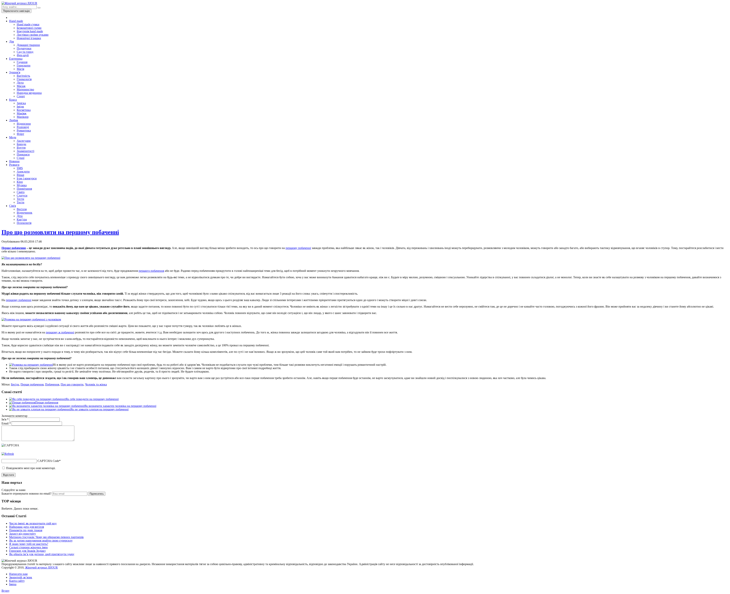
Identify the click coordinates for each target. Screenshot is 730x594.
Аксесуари (24, 140)
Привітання (24, 188)
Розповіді (23, 127)
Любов (13, 120)
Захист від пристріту (22, 533)
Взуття (21, 147)
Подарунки (24, 48)
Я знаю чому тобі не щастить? (28, 544)
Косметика (24, 110)
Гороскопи (23, 65)
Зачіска (21, 103)
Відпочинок (24, 212)
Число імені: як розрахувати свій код (32, 523)
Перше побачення (14, 248)
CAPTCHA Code (48, 460)
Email (6, 423)
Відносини (24, 123)
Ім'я (5, 419)
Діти (20, 216)
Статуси (22, 195)
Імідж (20, 106)
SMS (20, 168)
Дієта (20, 82)
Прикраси (23, 154)
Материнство (25, 89)
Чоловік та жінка (96, 384)
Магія (20, 69)
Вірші (20, 175)
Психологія (24, 222)
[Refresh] (8, 453)
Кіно (20, 181)
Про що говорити (72, 384)
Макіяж (21, 113)
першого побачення (151, 270)
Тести (20, 199)
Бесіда (15, 384)
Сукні (20, 157)
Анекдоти (23, 171)
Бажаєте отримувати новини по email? (26, 493)
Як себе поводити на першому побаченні (92, 399)
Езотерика (15, 58)
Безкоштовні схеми (29, 27)
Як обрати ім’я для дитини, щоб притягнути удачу (41, 554)
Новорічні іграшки (29, 38)
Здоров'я (14, 72)
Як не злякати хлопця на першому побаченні (99, 409)
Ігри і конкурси (27, 178)
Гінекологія (24, 79)
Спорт (21, 96)
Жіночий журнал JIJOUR (41, 567)
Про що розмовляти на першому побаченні (60, 232)
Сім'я (12, 205)
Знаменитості (25, 151)
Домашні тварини (28, 45)
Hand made (16, 21)
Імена (12, 584)
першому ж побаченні (60, 332)
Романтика (24, 130)
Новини (14, 161)
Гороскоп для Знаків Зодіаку (27, 550)
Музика (22, 185)
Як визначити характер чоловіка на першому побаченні (120, 406)
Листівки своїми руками (32, 34)
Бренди (21, 144)
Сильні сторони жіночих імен (28, 547)
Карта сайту (17, 580)
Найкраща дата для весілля (26, 526)
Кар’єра (22, 219)
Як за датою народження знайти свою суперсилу (41, 540)
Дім (11, 41)
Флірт (20, 134)
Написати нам (18, 574)
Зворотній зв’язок (20, 577)
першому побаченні (298, 248)
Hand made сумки (28, 24)
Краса (13, 99)
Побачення (52, 384)
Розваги (14, 164)
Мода (12, 137)
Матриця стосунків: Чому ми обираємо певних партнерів (46, 537)
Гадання (22, 62)
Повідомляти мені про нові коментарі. (31, 468)
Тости (20, 202)
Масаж (21, 86)
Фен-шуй (23, 55)
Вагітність (23, 75)
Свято (21, 192)
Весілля (22, 209)
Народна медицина (29, 92)
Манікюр (23, 116)
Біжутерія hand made (30, 31)
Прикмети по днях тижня (25, 530)
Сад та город (25, 51)
